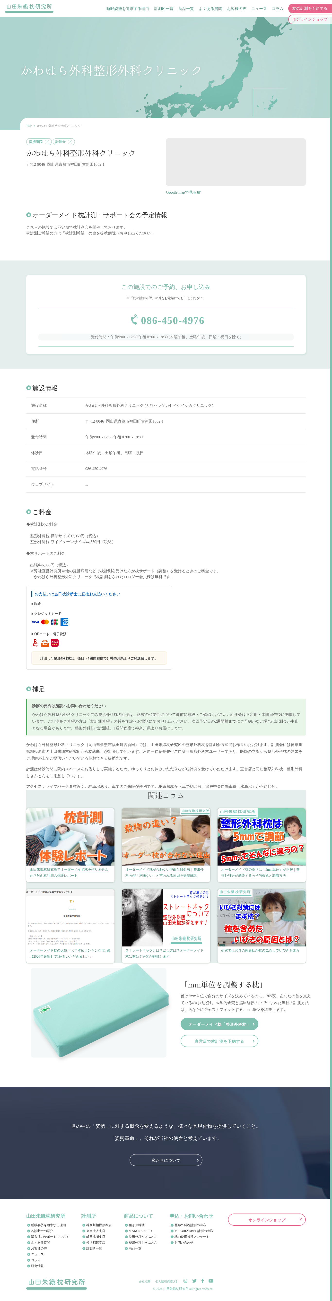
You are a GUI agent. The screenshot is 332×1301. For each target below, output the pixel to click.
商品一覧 (186, 8)
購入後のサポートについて (50, 1237)
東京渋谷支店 (95, 1231)
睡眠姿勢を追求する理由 (127, 8)
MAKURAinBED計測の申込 (194, 1231)
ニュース (259, 8)
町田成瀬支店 (95, 1237)
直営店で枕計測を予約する (219, 1041)
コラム (277, 8)
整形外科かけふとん (143, 1237)
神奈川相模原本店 (99, 1225)
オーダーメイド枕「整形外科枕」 (220, 1024)
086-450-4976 (173, 320)
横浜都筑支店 (95, 1242)
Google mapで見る (181, 192)
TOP (29, 126)
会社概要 (144, 1281)
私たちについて (166, 1160)
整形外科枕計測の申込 (190, 1225)
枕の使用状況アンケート (192, 1237)
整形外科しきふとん (143, 1242)
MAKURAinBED (140, 1231)
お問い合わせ (184, 1242)
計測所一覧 (164, 8)
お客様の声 (236, 8)
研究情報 (37, 1266)
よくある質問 (210, 8)
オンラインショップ (267, 1220)
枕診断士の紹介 (42, 1231)
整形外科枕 (137, 1225)
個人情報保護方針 (167, 1281)
